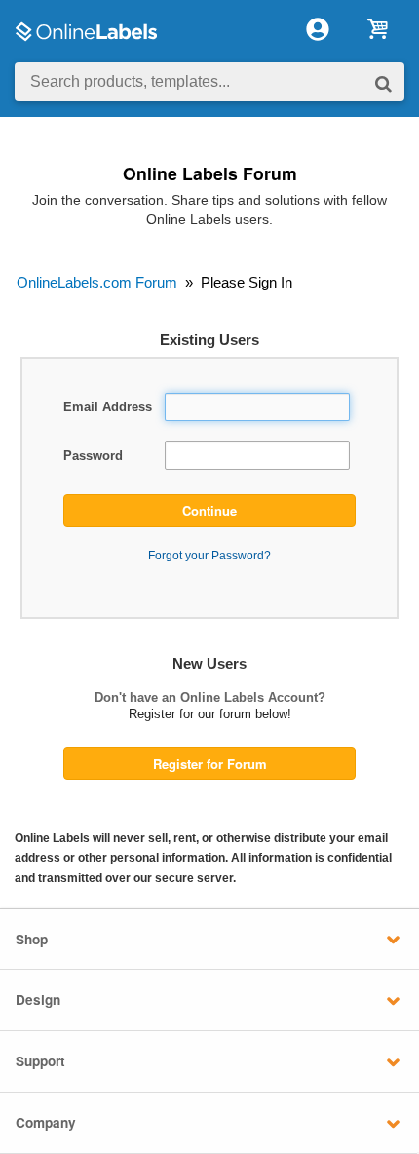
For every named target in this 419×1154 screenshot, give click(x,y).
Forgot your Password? (209, 555)
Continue (209, 510)
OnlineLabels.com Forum (97, 282)
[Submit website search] (383, 82)
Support (40, 1061)
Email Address (107, 407)
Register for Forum (210, 763)
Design (38, 999)
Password (93, 455)
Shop (32, 939)
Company (46, 1122)
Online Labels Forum (210, 173)
